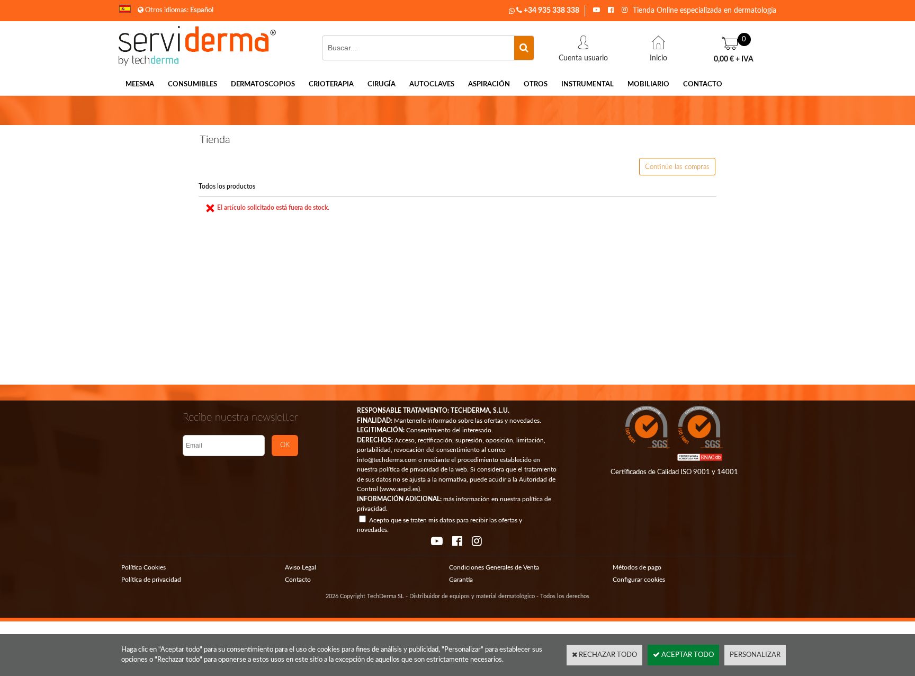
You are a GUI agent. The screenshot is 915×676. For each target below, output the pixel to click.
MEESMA (139, 84)
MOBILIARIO (648, 84)
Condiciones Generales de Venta (494, 567)
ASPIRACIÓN (489, 84)
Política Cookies (143, 567)
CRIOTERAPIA (331, 84)
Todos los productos (227, 186)
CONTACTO (702, 84)
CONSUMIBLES (192, 84)
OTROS (536, 84)
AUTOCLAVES (431, 84)
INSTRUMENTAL (587, 84)
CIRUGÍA (381, 84)
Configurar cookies (639, 579)
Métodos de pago (637, 567)
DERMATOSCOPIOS (263, 84)
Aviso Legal (300, 567)
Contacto (298, 579)
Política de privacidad (151, 579)
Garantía (461, 579)
